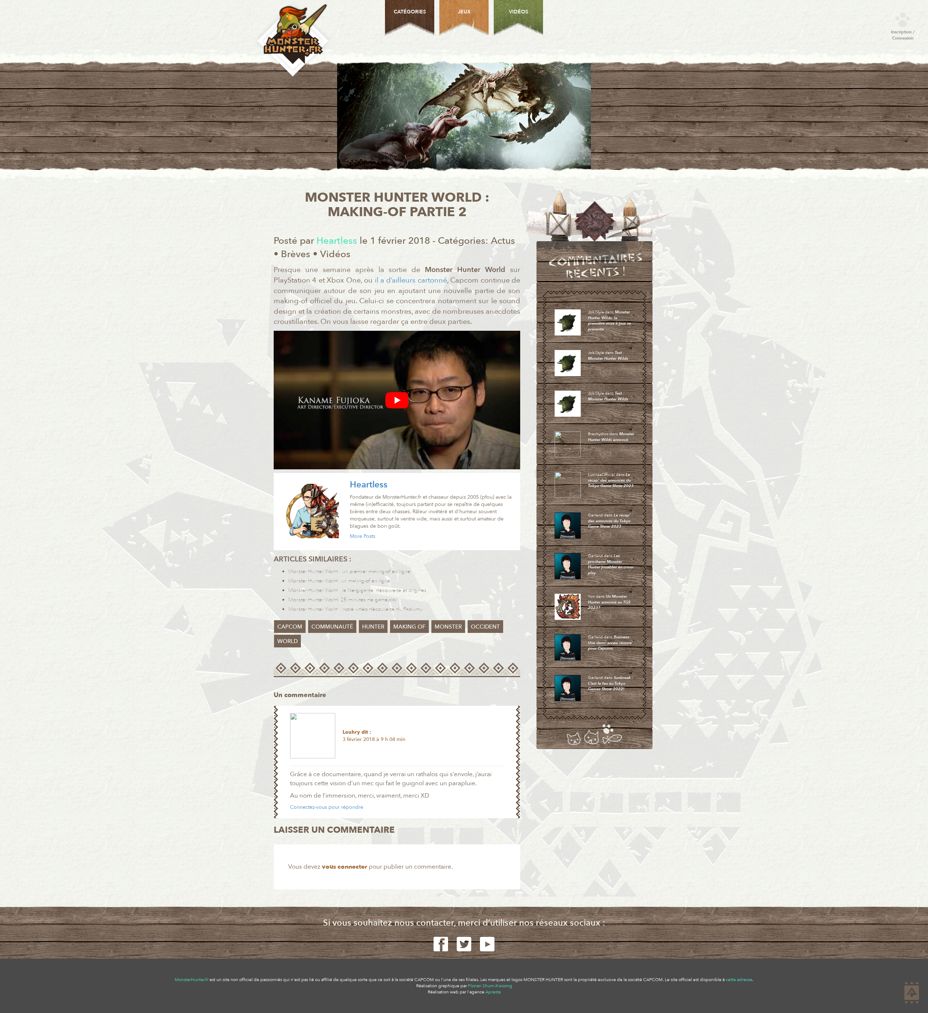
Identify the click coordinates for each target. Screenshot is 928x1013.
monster (448, 626)
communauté (332, 626)
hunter (373, 626)
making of (409, 626)
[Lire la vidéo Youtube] (397, 400)
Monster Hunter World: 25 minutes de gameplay (342, 599)
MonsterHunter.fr (191, 980)
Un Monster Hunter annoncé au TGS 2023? (609, 602)
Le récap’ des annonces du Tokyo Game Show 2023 (611, 480)
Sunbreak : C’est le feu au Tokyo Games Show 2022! (610, 683)
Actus (503, 240)
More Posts (362, 536)
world (287, 641)
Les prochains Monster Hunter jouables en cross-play (611, 564)
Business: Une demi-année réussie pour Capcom (610, 642)
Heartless (369, 485)
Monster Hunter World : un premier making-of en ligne (349, 571)
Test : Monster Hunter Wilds (608, 355)
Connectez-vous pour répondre (326, 807)
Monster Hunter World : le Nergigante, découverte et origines (357, 590)
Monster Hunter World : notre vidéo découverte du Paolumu (355, 609)
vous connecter (344, 866)
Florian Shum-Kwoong (490, 986)
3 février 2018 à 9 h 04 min (374, 739)
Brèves (295, 254)
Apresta (493, 992)
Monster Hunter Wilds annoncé (611, 436)
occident (485, 626)
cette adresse (739, 980)
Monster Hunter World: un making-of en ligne (339, 580)
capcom (289, 626)
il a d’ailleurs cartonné (410, 280)
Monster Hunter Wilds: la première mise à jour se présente (609, 320)
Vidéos (335, 254)
